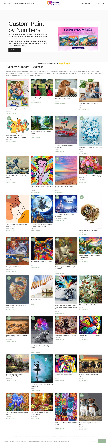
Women (33, 388)
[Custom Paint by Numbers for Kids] (42, 87)
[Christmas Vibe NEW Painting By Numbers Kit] (66, 204)
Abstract (57, 311)
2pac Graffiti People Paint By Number (65, 335)
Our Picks (9, 139)
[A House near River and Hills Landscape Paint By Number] (17, 363)
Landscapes (9, 378)
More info (93, 441)
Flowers (81, 151)
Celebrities (57, 337)
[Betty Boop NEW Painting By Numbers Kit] (42, 170)
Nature (32, 135)
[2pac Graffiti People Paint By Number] (66, 325)
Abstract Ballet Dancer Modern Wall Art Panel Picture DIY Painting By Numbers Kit (66, 307)
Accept (102, 441)
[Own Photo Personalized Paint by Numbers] (90, 90)
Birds (32, 265)
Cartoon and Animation (61, 218)
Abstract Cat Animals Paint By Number (90, 335)
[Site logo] (54, 3)
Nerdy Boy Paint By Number (14, 267)
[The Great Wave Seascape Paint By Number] (17, 165)
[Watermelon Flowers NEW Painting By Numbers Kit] (90, 165)
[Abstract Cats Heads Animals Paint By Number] (66, 407)
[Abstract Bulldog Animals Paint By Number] (66, 363)
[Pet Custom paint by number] (66, 88)
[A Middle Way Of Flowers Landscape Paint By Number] (42, 402)
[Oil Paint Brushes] (42, 286)
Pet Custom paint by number (63, 98)
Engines (57, 149)
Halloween (33, 228)
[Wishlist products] (95, 3)
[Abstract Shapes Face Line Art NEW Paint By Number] (17, 209)
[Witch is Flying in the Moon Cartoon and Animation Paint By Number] (42, 209)
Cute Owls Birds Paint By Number (88, 230)
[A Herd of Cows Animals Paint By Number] (90, 363)
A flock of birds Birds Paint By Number (90, 305)
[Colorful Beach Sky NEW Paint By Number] (66, 170)
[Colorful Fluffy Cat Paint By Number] (17, 289)
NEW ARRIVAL (83, 180)
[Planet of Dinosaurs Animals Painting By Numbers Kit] (90, 245)
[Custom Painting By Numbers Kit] (17, 93)
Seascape (57, 190)
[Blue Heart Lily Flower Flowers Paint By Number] (90, 131)
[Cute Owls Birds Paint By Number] (90, 212)
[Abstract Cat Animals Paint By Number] (90, 325)
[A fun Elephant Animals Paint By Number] (42, 330)
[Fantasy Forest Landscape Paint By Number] (42, 123)
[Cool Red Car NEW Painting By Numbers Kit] (66, 130)
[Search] (92, 3)
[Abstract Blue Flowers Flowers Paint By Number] (17, 402)
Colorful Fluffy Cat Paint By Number (16, 305)
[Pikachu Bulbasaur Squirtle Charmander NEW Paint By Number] (17, 125)
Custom (8, 111)
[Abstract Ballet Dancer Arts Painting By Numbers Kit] (42, 368)
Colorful (33, 190)
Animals (81, 232)
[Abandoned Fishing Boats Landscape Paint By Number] (17, 325)
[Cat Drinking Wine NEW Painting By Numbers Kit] (66, 251)
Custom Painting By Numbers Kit (15, 109)
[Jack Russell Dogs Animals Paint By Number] (90, 407)
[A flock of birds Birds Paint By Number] (90, 289)
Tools (32, 302)
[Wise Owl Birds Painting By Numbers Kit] (42, 248)
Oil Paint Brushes (36, 299)
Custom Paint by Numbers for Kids (40, 98)
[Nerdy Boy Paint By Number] (17, 251)
